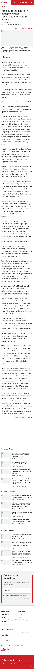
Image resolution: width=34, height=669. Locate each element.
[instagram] (26, 2)
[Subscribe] (31, 2)
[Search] (28, 7)
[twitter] (20, 2)
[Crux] (4, 2)
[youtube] (23, 2)
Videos (20, 614)
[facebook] (14, 2)
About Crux (5, 611)
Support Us (5, 617)
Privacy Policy (22, 595)
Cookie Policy (26, 664)
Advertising (5, 614)
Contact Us (21, 611)
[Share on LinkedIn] (23, 28)
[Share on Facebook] (20, 28)
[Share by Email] (28, 28)
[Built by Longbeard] (31, 667)
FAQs (19, 617)
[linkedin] (17, 2)
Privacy (19, 664)
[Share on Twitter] (26, 28)
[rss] (28, 2)
